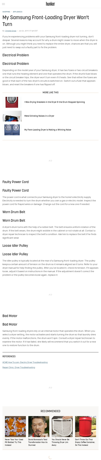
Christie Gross (10, 31)
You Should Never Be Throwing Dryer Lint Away (60, 442)
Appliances (17, 12)
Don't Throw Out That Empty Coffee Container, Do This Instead (85, 442)
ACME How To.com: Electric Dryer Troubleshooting (25, 362)
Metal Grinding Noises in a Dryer (39, 116)
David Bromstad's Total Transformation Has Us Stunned (37, 442)
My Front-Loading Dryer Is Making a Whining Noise (47, 130)
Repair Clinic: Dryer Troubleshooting (18, 367)
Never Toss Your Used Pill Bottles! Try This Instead (14, 442)
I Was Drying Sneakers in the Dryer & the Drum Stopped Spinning (54, 102)
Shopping (6, 12)
